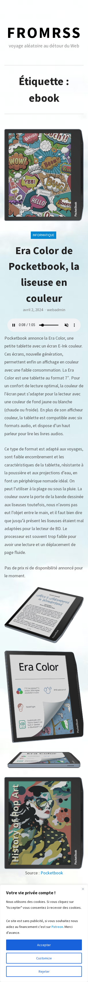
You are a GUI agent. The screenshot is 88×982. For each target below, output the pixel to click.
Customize (44, 958)
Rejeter (44, 971)
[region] (44, 933)
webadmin (56, 309)
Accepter (44, 945)
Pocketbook (52, 873)
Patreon (57, 926)
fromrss (44, 32)
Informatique (43, 235)
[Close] (83, 889)
